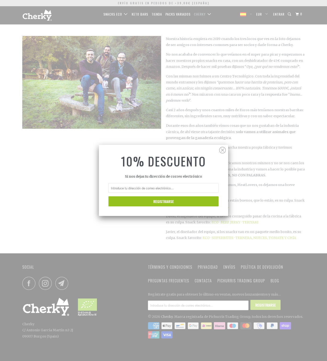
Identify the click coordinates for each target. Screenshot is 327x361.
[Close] (222, 149)
